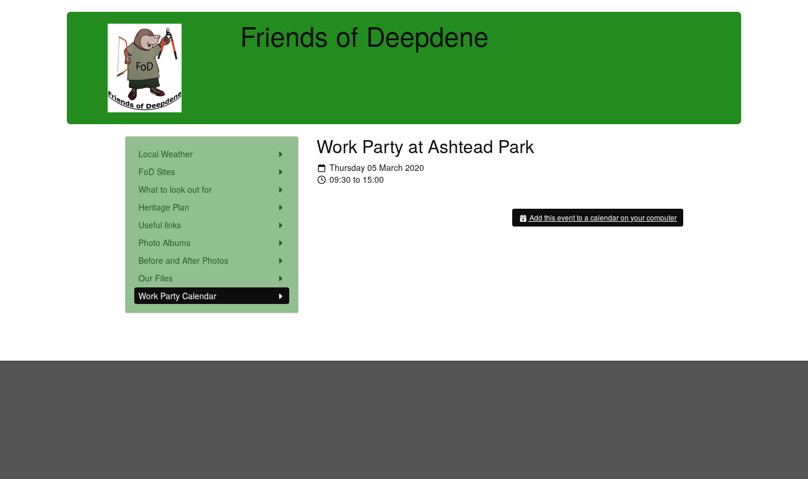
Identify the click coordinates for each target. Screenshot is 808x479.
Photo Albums (164, 242)
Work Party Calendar (177, 296)
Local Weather (165, 154)
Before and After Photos (183, 260)
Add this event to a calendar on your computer (602, 217)
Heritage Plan (163, 207)
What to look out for (175, 189)
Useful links (159, 225)
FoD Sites (156, 171)
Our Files (155, 278)
